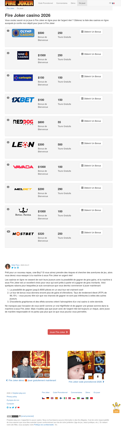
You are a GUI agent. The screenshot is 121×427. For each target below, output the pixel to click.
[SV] (87, 398)
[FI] (61, 398)
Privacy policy (12, 396)
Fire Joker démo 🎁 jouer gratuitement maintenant (32, 380)
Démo (73, 3)
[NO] (70, 398)
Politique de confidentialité (44, 424)
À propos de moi (13, 400)
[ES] (56, 398)
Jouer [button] (116, 411)
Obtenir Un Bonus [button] (92, 31)
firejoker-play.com (19, 393)
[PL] (74, 398)
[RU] (83, 398)
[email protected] (27, 416)
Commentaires (61, 3)
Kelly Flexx (16, 265)
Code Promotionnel (45, 3)
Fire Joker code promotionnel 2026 (85, 381)
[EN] (52, 398)
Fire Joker (46, 392)
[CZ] (43, 398)
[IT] (65, 398)
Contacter (10, 403)
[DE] (48, 398)
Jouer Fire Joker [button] (57, 332)
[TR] (91, 398)
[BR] (78, 398)
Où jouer (82, 3)
